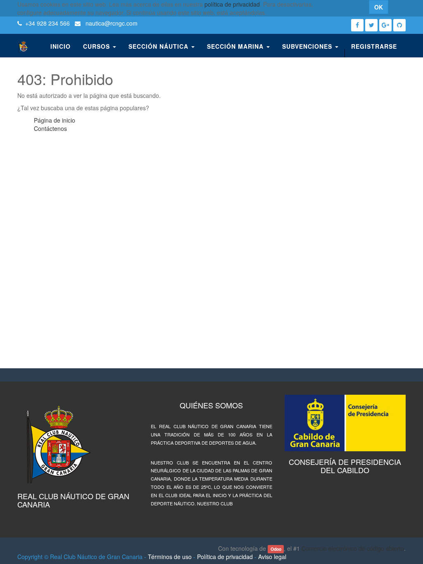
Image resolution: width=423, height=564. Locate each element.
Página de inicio (54, 120)
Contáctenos (50, 128)
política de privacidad (232, 4)
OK (378, 7)
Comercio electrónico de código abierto (353, 548)
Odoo (276, 549)
